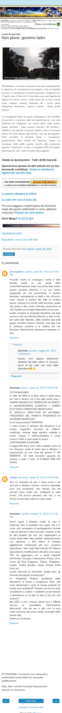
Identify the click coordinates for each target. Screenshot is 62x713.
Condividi (9, 254)
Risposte (17, 344)
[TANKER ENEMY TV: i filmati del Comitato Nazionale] (31, 227)
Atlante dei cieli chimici (29, 212)
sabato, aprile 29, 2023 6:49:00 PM (39, 387)
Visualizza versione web (31, 707)
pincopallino (17, 271)
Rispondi (14, 337)
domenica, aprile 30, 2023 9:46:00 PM (38, 477)
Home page (31, 701)
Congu (13, 477)
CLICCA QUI (25, 218)
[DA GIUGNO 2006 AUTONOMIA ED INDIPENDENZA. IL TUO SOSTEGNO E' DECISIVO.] (31, 187)
